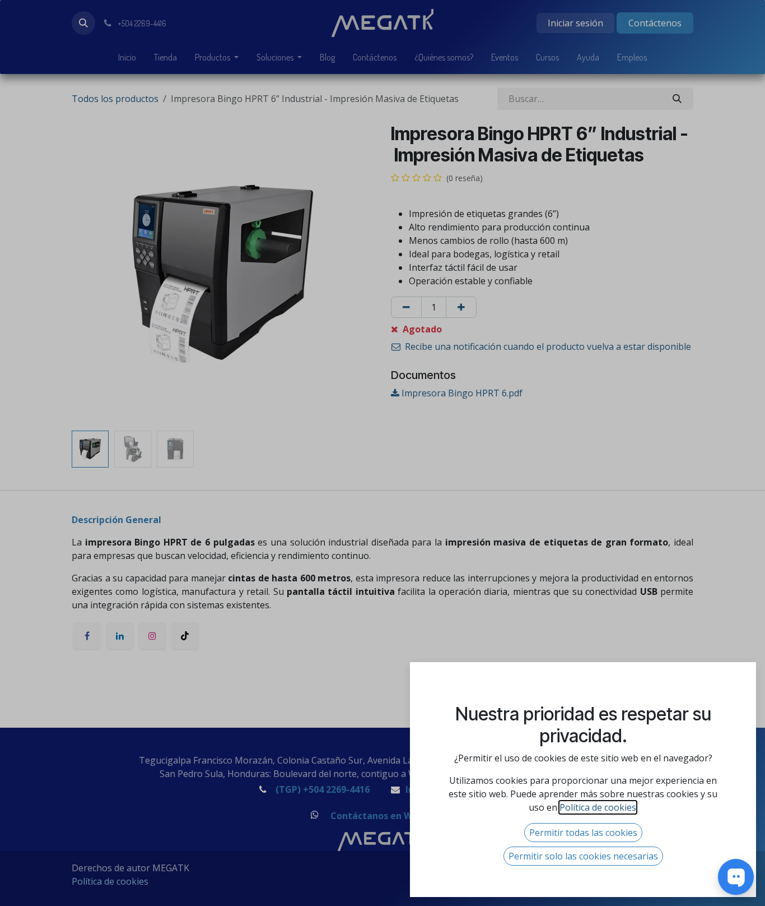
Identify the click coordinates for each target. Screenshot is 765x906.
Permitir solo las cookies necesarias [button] (583, 856)
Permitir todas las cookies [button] (583, 832)
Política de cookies (597, 807)
